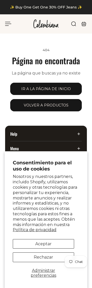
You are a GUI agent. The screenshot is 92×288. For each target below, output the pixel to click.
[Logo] (46, 23)
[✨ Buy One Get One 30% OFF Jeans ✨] (46, 7)
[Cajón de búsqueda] (73, 23)
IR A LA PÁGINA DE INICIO (46, 89)
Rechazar (43, 257)
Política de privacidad (34, 229)
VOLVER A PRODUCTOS (46, 105)
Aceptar (43, 243)
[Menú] (8, 23)
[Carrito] (84, 23)
